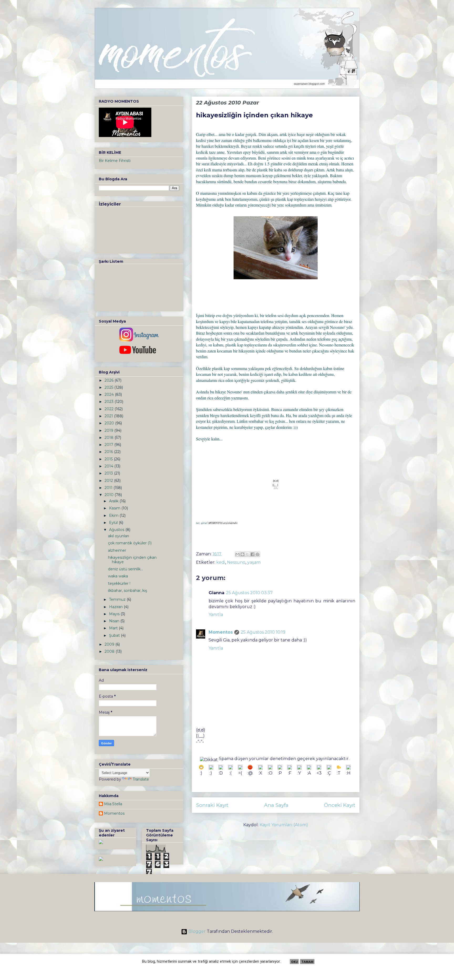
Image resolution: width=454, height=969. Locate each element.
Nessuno (236, 562)
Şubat (115, 635)
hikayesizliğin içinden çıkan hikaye (132, 559)
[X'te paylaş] (247, 554)
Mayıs (115, 614)
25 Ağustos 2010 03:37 (249, 592)
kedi (220, 562)
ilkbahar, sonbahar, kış (127, 590)
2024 (110, 394)
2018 (110, 437)
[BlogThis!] (242, 554)
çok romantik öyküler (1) (130, 543)
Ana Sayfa (276, 805)
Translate (141, 779)
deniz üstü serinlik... (125, 569)
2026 (110, 380)
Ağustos (117, 529)
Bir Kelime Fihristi (115, 160)
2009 (110, 644)
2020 (110, 423)
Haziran (116, 606)
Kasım (115, 508)
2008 (110, 651)
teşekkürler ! (119, 583)
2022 (110, 409)
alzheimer (117, 550)
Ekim (114, 515)
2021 (109, 416)
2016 (109, 451)
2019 (109, 430)
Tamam (307, 962)
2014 (109, 466)
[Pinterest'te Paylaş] (257, 554)
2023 (110, 401)
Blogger (197, 931)
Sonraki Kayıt (212, 805)
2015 (109, 459)
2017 (109, 444)
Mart (114, 628)
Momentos (221, 632)
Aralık (114, 501)
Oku (294, 962)
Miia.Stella (113, 804)
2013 (109, 473)
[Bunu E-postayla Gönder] (237, 554)
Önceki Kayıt (339, 805)
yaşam (254, 562)
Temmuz (118, 599)
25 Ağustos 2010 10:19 (263, 632)
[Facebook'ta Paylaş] (252, 554)
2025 (109, 387)
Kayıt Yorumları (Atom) (284, 824)
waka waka (118, 576)
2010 (110, 494)
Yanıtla (216, 614)
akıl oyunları (118, 536)
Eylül (114, 522)
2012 (109, 480)
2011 (109, 487)
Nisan (114, 621)
